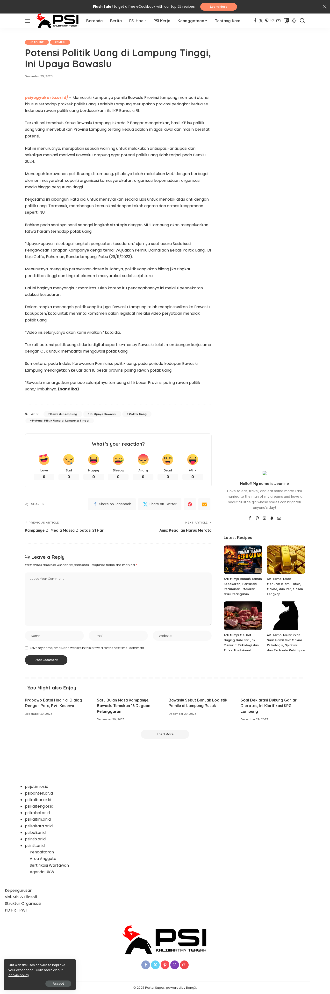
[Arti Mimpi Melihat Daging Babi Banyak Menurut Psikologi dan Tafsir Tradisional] (243, 615)
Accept (58, 983)
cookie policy (18, 975)
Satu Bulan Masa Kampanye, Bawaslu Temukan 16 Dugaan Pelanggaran (123, 706)
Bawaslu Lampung (63, 414)
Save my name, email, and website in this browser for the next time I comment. (87, 648)
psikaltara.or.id (39, 826)
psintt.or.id (35, 845)
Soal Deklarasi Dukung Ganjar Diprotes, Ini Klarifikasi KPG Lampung (269, 706)
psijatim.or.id (36, 786)
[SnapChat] (271, 518)
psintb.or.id (35, 839)
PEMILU (60, 42)
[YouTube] (278, 21)
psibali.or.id (35, 832)
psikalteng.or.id (39, 806)
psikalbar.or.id (38, 800)
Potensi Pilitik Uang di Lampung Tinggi (60, 420)
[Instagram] (273, 21)
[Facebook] (255, 21)
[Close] (324, 6)
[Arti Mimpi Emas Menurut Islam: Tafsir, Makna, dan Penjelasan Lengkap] (286, 559)
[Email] (204, 504)
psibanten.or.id (39, 793)
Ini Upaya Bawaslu (103, 414)
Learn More (218, 6)
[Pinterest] (267, 21)
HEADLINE (37, 42)
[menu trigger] (30, 21)
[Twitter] (261, 21)
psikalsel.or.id (37, 813)
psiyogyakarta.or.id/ (46, 97)
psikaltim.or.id (38, 819)
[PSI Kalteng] (57, 21)
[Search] (302, 21)
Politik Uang (138, 414)
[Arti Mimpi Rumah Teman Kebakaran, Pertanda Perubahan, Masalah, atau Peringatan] (243, 559)
